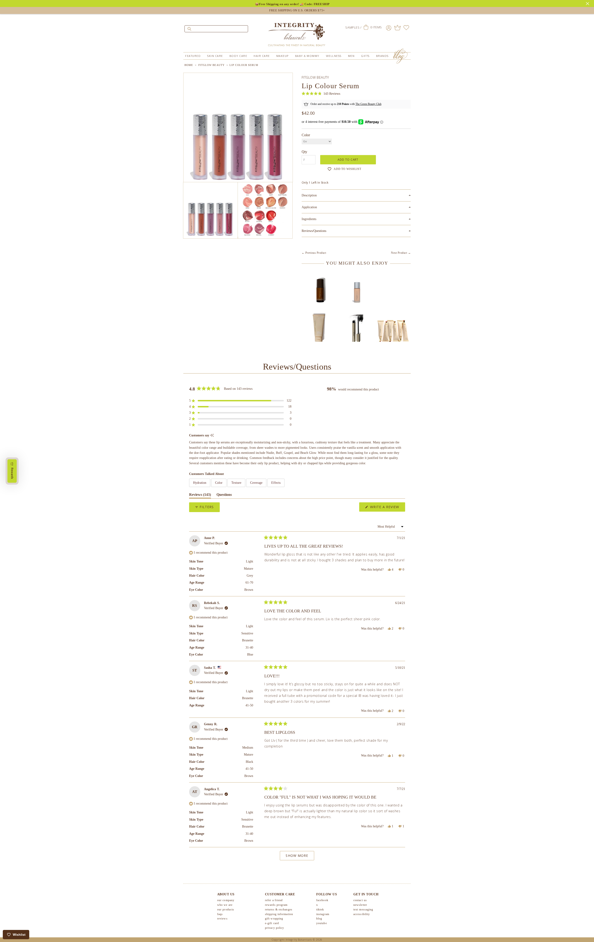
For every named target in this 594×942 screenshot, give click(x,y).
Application (356, 207)
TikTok (320, 909)
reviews (222, 918)
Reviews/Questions (314, 231)
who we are (224, 904)
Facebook (322, 900)
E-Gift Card (272, 923)
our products (225, 909)
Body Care (238, 56)
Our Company (225, 900)
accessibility (361, 914)
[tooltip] (212, 435)
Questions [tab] (224, 495)
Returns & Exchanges (278, 909)
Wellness (334, 56)
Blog (319, 918)
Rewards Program (276, 904)
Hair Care (262, 56)
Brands (382, 56)
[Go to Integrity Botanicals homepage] (297, 32)
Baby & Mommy (307, 56)
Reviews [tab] (200, 495)
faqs (220, 914)
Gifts (365, 56)
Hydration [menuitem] (199, 482)
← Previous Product (314, 252)
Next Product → (401, 252)
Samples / (353, 27)
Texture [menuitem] (236, 482)
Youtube (321, 923)
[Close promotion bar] (588, 3)
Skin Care (215, 56)
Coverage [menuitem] (256, 482)
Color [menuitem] (219, 482)
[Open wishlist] (406, 27)
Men (351, 56)
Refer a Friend (274, 900)
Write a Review (387, 508)
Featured (193, 56)
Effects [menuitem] (276, 482)
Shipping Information (279, 914)
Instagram (322, 914)
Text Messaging (363, 909)
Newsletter (360, 904)
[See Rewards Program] (397, 27)
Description (356, 195)
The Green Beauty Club (368, 104)
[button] (321, 93)
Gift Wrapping (274, 918)
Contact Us (360, 900)
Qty (304, 152)
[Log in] (388, 28)
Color (306, 135)
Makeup (282, 56)
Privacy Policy (274, 927)
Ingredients (356, 219)
